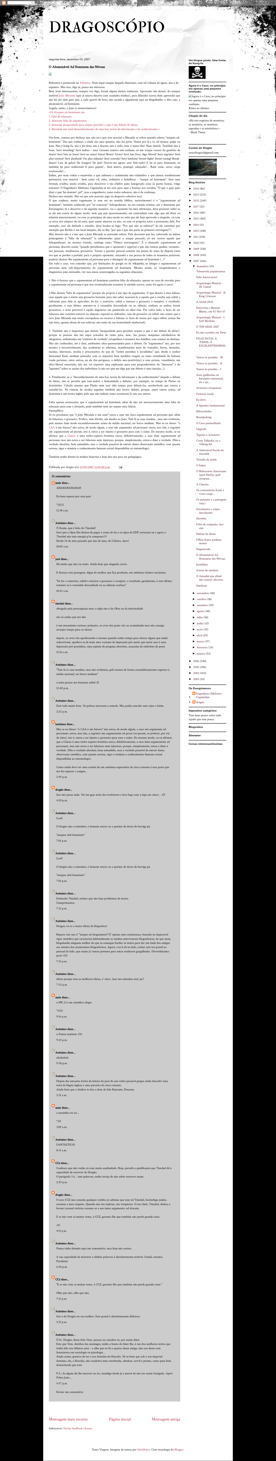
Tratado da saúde (206, 460)
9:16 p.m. (61, 1017)
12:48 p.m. (62, 688)
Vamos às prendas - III (209, 357)
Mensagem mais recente (68, 1419)
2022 (196, 201)
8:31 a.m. (61, 1150)
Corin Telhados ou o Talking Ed (208, 442)
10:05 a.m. (62, 546)
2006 (196, 661)
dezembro (203, 266)
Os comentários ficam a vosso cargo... (210, 492)
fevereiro (202, 647)
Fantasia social (204, 394)
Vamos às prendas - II (209, 363)
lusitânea (60, 724)
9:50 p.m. (62, 1063)
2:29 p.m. (62, 1182)
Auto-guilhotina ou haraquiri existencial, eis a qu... (210, 378)
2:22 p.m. (62, 712)
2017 (196, 207)
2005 (196, 667)
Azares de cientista (207, 570)
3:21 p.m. (61, 1322)
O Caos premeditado (208, 423)
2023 (196, 195)
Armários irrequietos (208, 388)
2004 (196, 673)
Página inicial (120, 1419)
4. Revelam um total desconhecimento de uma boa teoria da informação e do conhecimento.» (104, 129)
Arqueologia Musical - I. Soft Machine (210, 319)
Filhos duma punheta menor (208, 541)
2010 (196, 243)
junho (200, 623)
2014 (196, 225)
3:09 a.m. (61, 1127)
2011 (196, 237)
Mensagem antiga (166, 1419)
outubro (202, 599)
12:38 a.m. (62, 510)
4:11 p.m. (61, 1231)
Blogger (178, 1450)
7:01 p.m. (61, 841)
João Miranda (67, 96)
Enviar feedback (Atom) (77, 1428)
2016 (196, 213)
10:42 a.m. (62, 591)
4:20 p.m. (62, 800)
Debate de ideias (206, 534)
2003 (196, 679)
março (201, 641)
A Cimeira (202, 484)
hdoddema (143, 1450)
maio (200, 629)
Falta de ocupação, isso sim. (209, 526)
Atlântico (85, 83)
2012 (196, 231)
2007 (196, 261)
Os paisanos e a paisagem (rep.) (211, 501)
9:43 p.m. (62, 1040)
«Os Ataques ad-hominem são (67, 112)
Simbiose (201, 586)
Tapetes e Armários (208, 435)
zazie (58, 483)
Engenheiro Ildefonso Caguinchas (209, 695)
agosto (201, 611)
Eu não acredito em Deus (211, 333)
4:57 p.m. (62, 1383)
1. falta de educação (60, 117)
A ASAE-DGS (204, 302)
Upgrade (201, 429)
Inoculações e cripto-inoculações (208, 511)
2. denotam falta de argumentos (68, 121)
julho (200, 617)
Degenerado (203, 549)
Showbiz (201, 519)
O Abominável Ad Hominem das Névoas (210, 556)
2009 (196, 249)
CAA (52, 428)
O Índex (201, 465)
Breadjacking (203, 417)
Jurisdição (202, 564)
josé (57, 559)
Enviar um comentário (69, 1392)
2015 (196, 219)
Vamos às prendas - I (208, 369)
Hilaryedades (204, 411)
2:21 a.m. (61, 1095)
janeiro (201, 654)
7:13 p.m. (61, 1299)
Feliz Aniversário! (206, 277)
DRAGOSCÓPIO (107, 27)
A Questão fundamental (210, 406)
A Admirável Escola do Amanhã (210, 452)
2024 (196, 189)
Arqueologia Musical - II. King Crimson (211, 294)
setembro (203, 605)
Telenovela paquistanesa (210, 271)
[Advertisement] (117, 1409)
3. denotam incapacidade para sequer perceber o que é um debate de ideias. (93, 125)
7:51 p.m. (61, 961)
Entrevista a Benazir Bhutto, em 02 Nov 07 (210, 309)
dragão (59, 790)
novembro (203, 593)
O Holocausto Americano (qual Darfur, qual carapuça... (211, 474)
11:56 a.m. (62, 652)
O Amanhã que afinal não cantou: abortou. (210, 578)
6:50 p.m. (62, 1267)
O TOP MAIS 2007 (207, 327)
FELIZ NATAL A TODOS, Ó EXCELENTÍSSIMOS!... (211, 344)
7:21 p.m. (61, 908)
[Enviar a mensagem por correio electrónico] (120, 467)
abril (200, 635)
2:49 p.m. (62, 777)
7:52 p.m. (62, 985)
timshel (59, 604)
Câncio (71, 436)
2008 (196, 255)
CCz (57, 1163)
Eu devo (201, 400)
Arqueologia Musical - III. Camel (209, 285)
